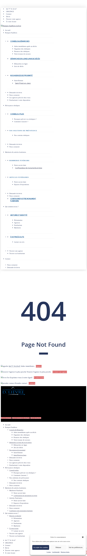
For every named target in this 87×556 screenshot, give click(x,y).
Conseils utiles (17, 114)
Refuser (58, 547)
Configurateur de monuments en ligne (28, 168)
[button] (83, 537)
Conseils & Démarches (19, 41)
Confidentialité (56, 552)
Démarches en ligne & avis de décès (25, 59)
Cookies (49, 552)
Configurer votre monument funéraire (23, 200)
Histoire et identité (18, 215)
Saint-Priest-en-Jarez (23, 83)
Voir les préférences (76, 547)
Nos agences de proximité (21, 75)
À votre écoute (17, 237)
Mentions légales (65, 552)
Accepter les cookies (40, 547)
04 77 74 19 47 (14, 366)
